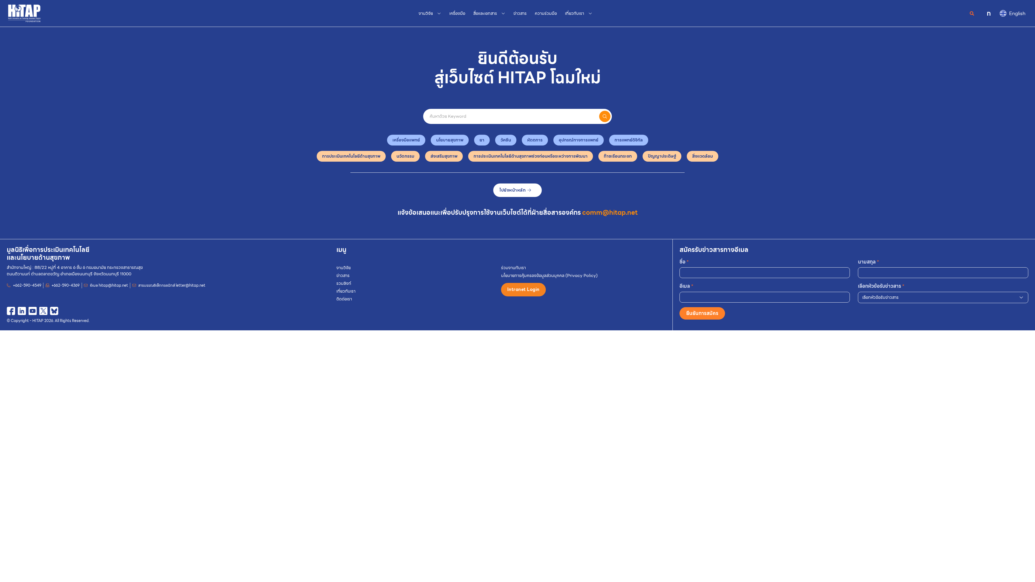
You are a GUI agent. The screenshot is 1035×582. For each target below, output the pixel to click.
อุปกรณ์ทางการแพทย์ (578, 140)
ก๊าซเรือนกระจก (618, 156)
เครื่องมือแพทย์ (406, 140)
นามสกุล (868, 262)
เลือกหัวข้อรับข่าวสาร (881, 286)
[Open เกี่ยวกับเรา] (590, 13)
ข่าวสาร (343, 275)
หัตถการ (535, 140)
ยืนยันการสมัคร (702, 313)
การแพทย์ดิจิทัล (629, 140)
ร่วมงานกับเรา (513, 267)
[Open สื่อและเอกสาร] (503, 13)
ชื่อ (684, 262)
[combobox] (943, 297)
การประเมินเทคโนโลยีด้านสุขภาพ (351, 156)
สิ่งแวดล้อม (702, 156)
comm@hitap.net (610, 212)
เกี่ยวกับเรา (346, 291)
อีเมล (686, 286)
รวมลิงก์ (343, 283)
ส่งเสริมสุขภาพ (443, 156)
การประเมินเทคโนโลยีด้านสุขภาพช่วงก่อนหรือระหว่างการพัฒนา (531, 156)
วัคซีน (506, 140)
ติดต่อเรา (344, 299)
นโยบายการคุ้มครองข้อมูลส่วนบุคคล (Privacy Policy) (549, 275)
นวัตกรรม (405, 156)
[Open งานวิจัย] (439, 13)
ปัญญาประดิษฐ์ (662, 156)
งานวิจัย (343, 267)
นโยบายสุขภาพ (449, 140)
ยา (481, 140)
